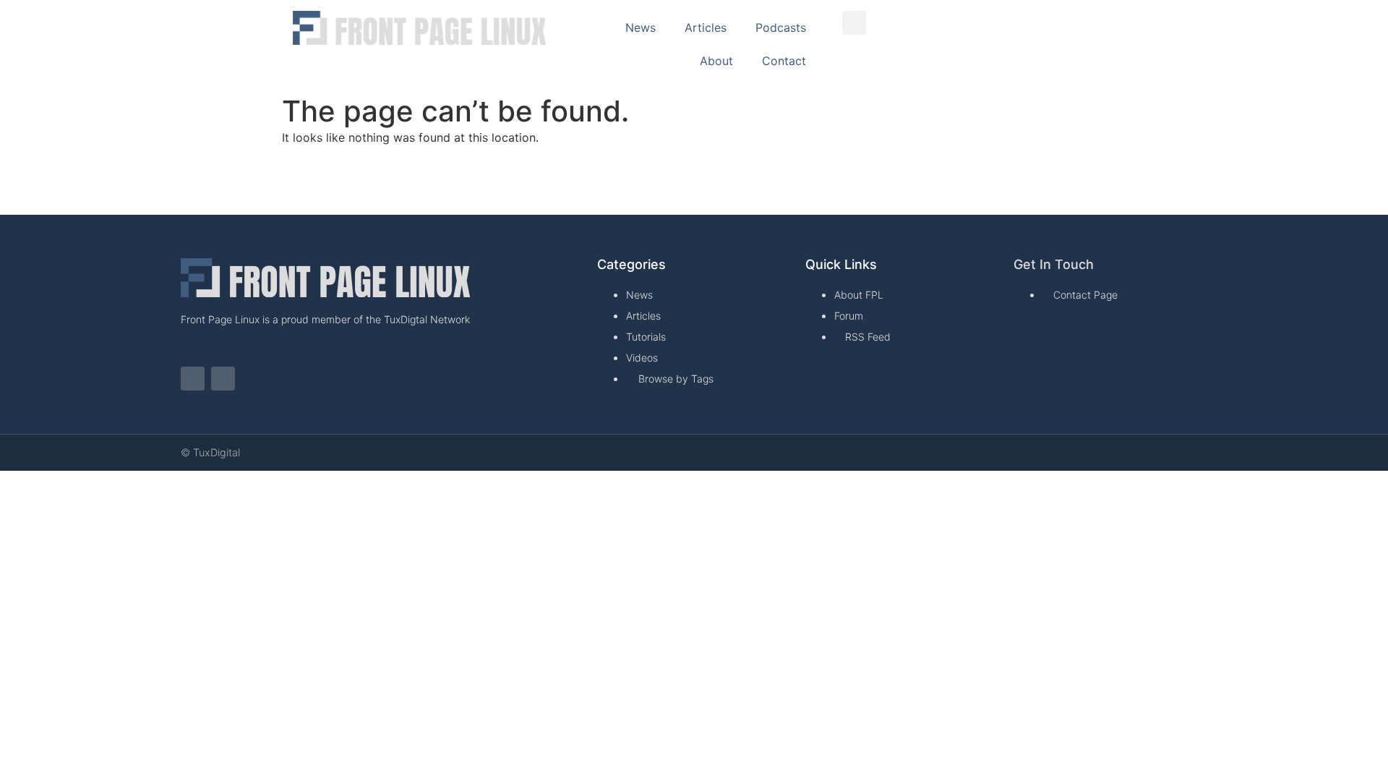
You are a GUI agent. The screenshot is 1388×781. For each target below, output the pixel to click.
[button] (854, 23)
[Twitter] (193, 378)
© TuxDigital (210, 452)
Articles (706, 27)
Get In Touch (1054, 264)
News (640, 27)
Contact (784, 61)
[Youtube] (223, 378)
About (716, 61)
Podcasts (780, 27)
